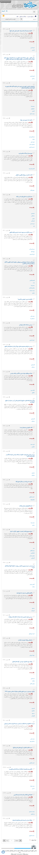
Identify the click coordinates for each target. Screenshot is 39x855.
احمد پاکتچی (31, 763)
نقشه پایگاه (13, 854)
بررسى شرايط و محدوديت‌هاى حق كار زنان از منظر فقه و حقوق (18, 346)
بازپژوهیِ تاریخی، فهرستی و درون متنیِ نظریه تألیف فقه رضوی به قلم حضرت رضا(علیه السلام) (20, 87)
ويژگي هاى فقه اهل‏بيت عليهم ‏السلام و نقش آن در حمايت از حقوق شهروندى (20, 401)
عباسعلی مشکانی (33, 215)
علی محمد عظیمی (32, 446)
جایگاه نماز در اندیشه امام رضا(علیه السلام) (22, 820)
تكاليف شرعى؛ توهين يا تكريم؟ (25, 299)
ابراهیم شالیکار (33, 474)
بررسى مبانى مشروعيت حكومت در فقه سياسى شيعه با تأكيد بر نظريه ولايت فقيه (20, 455)
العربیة (3, 11)
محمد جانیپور (31, 835)
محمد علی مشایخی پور (32, 740)
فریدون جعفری (33, 709)
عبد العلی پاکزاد (33, 680)
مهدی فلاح (32, 190)
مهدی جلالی (32, 683)
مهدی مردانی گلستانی (32, 557)
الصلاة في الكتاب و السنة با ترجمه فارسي (23, 795)
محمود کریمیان (33, 609)
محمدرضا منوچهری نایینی (33, 109)
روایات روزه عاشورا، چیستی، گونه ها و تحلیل (22, 662)
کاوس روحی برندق (32, 585)
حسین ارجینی (32, 147)
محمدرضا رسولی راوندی (32, 287)
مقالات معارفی (23, 16)
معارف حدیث (30, 16)
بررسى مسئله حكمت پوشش (25, 325)
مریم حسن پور (32, 225)
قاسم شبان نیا (31, 168)
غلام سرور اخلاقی (33, 391)
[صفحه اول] (35, 16)
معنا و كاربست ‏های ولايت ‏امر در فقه (24, 196)
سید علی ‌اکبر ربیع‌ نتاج (32, 250)
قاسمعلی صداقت (33, 366)
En (6, 11)
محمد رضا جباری (33, 524)
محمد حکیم (32, 114)
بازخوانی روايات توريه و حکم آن (25, 640)
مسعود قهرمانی (33, 715)
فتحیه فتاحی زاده (32, 282)
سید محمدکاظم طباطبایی (32, 551)
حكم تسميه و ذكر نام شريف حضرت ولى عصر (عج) (21, 31)
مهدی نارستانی (33, 220)
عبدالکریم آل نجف (32, 138)
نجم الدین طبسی (33, 49)
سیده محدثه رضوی (32, 292)
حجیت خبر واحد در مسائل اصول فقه (24, 481)
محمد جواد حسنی (32, 787)
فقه (17, 16)
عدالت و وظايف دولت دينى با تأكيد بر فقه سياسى (21, 373)
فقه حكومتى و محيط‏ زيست (26, 427)
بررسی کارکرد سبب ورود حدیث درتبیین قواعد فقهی (20, 232)
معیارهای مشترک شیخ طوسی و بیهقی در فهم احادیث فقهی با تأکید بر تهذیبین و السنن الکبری (19, 262)
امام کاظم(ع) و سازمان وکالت (25, 506)
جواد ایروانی (32, 655)
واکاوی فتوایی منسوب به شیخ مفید (24, 593)
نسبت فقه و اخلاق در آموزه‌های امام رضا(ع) (22, 747)
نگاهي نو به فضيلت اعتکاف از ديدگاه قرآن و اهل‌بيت (20, 769)
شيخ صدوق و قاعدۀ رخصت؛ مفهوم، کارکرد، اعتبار (21, 531)
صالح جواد (33, 499)
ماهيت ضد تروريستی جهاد (26, 120)
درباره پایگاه (25, 854)
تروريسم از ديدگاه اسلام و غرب (25, 153)
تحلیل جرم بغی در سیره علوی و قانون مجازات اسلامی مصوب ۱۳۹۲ (20, 691)
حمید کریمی (32, 340)
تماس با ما (19, 854)
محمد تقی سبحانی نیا (32, 317)
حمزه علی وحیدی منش (32, 143)
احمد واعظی (31, 497)
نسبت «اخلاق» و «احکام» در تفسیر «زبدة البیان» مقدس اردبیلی (19, 724)
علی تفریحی (32, 254)
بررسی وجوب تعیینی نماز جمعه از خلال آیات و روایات (20, 617)
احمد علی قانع (32, 634)
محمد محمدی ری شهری (32, 813)
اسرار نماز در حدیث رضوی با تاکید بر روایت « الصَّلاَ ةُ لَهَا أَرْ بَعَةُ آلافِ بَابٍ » (20, 566)
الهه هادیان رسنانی (32, 77)
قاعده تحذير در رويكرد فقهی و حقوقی (24, 175)
